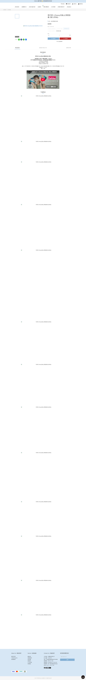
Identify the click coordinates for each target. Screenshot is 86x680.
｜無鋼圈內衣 (23, 6)
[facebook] (21, 39)
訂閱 (67, 659)
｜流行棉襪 (53, 6)
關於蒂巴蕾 (13, 656)
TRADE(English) (14, 657)
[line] (19, 39)
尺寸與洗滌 (30, 662)
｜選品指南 (68, 6)
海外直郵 (29, 659)
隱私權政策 (13, 659)
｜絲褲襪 (39, 6)
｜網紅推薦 (16, 6)
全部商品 (4, 9)
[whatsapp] (24, 39)
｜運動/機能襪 (46, 6)
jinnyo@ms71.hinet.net (52, 662)
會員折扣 (29, 660)
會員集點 (29, 663)
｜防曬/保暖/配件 (60, 6)
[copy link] (26, 39)
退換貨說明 (30, 657)
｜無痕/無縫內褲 (31, 6)
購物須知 (29, 656)
